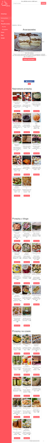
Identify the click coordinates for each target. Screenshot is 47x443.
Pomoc (2, 32)
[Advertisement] (29, 14)
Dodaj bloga (4, 14)
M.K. (38, 440)
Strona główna (4, 18)
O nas (2, 21)
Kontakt (3, 38)
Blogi (2, 35)
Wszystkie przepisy (5, 23)
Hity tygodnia (4, 29)
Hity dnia (3, 26)
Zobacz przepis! (17, 111)
